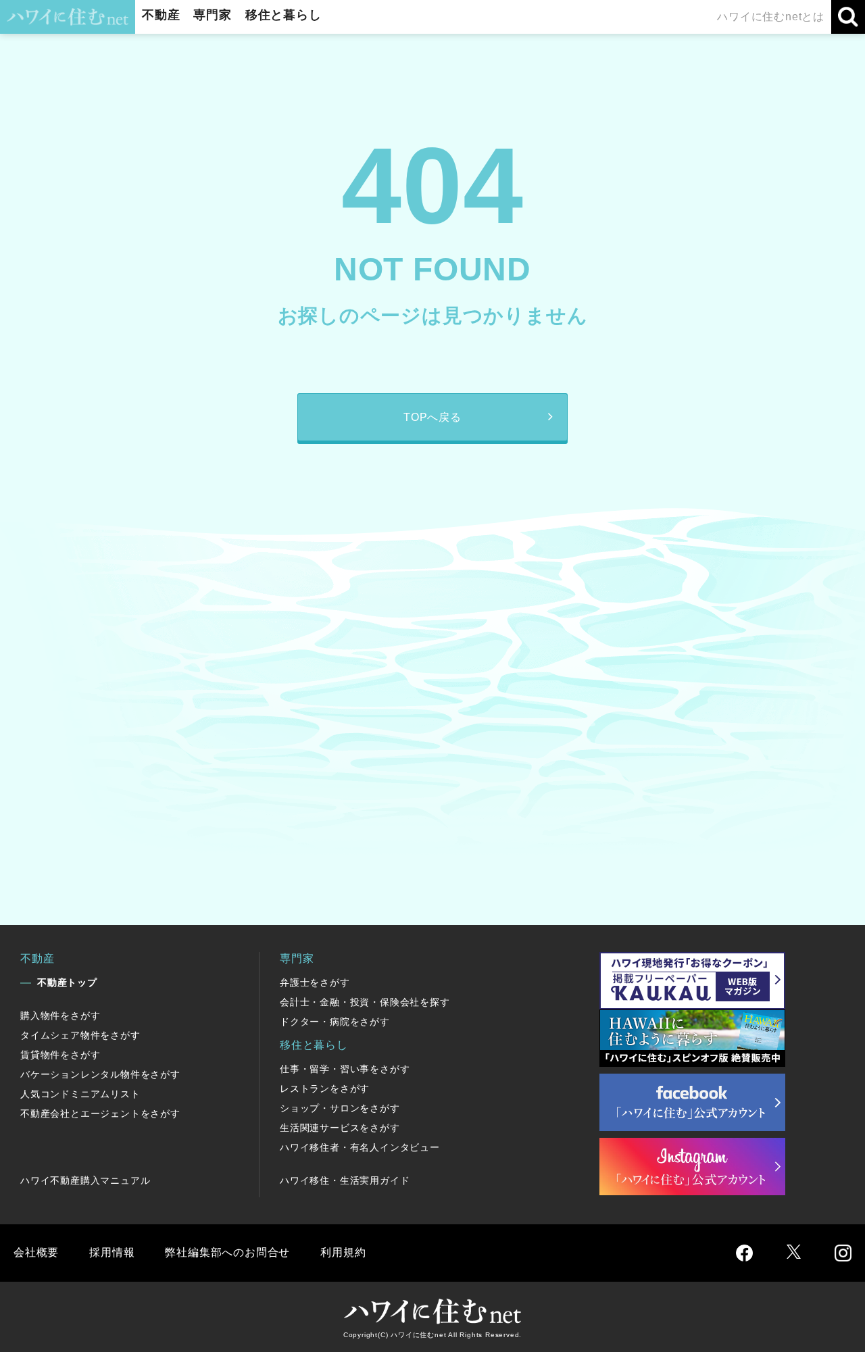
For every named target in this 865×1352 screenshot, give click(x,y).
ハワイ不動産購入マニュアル (85, 1180)
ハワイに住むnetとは (770, 16)
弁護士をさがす (315, 982)
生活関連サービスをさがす (340, 1127)
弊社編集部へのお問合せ (227, 1252)
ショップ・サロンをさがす (340, 1108)
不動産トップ (67, 982)
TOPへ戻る (432, 417)
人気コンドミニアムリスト (80, 1093)
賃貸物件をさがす (60, 1054)
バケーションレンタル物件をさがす (100, 1074)
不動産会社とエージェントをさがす (100, 1113)
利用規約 (343, 1252)
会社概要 (36, 1252)
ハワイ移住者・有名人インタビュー (360, 1147)
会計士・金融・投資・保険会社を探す (365, 1002)
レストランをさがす (325, 1088)
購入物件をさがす (60, 1015)
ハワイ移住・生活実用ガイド (345, 1180)
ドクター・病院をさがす (335, 1021)
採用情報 (111, 1252)
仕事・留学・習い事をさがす (345, 1068)
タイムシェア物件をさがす (80, 1035)
